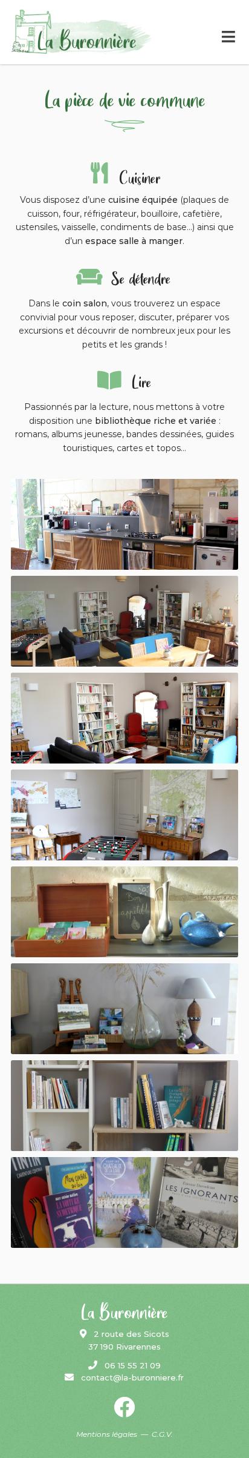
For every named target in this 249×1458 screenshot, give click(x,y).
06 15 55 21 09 (129, 1365)
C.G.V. (162, 1434)
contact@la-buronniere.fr (129, 1377)
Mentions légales (106, 1434)
